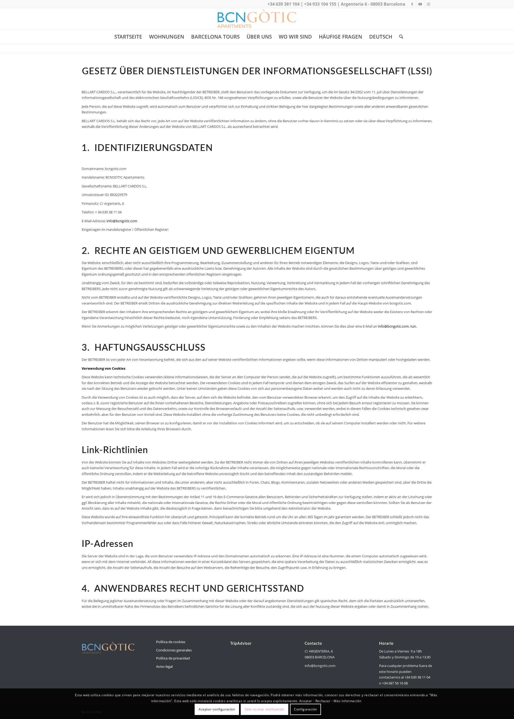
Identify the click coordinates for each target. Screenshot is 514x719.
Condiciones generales (174, 650)
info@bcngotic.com (122, 220)
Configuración (305, 709)
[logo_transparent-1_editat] (257, 19)
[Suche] (399, 36)
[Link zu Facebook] (412, 4)
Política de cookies (170, 641)
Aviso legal (164, 666)
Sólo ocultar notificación (264, 709)
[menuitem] (128, 36)
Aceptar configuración (217, 709)
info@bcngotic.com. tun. (397, 326)
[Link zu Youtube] (420, 4)
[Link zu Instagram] (428, 4)
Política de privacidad (173, 658)
